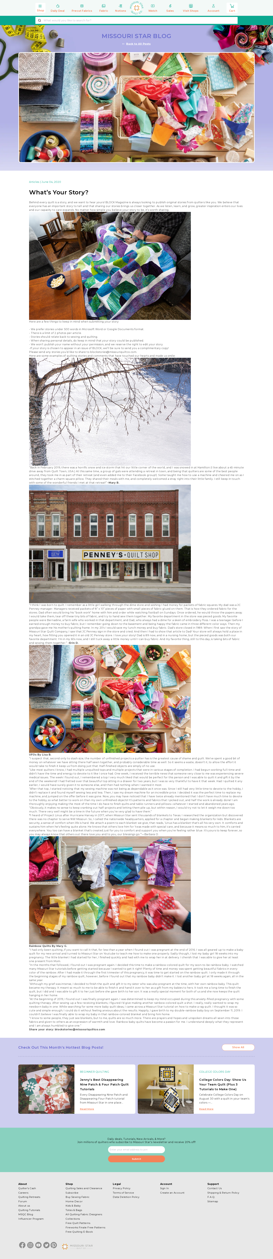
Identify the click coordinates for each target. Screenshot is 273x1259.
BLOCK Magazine (116, 202)
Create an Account (172, 1192)
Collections (73, 1218)
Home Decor (74, 1201)
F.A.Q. (211, 1196)
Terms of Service (123, 1192)
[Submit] (40, 20)
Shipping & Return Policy (223, 1192)
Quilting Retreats (29, 1196)
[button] (40, 7)
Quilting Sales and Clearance (84, 1188)
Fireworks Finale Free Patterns (85, 1227)
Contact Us (214, 1188)
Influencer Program (31, 1218)
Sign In (164, 1188)
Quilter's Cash (27, 1188)
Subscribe (72, 1192)
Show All (238, 1047)
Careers (23, 1192)
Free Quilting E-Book (79, 1231)
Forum (22, 1201)
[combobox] (136, 20)
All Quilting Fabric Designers (84, 1214)
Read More (87, 1108)
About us (24, 1205)
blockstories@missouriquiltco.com (113, 352)
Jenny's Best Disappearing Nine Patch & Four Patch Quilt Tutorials (104, 1084)
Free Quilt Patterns (78, 1223)
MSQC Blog (25, 1214)
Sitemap (212, 1201)
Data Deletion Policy (126, 1196)
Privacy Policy (121, 1188)
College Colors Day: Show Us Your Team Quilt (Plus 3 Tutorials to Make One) (222, 1084)
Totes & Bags (74, 1209)
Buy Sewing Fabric (77, 1196)
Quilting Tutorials (29, 1209)
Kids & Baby (73, 1205)
